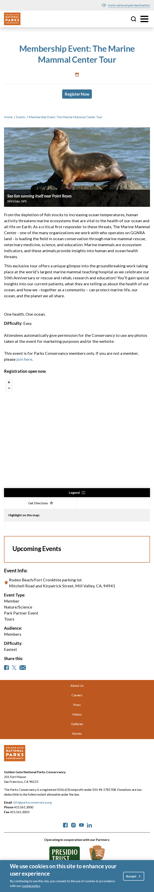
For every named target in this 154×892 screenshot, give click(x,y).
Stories (77, 733)
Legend (74, 492)
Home (8, 117)
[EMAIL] (22, 667)
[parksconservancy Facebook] (65, 825)
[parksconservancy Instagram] (73, 825)
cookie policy (31, 886)
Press (77, 705)
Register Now (77, 94)
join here (24, 359)
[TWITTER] (14, 667)
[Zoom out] (9, 388)
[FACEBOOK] (6, 667)
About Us (77, 685)
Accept (131, 876)
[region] (77, 437)
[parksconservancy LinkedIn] (89, 825)
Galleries (77, 724)
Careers (77, 695)
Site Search (133, 19)
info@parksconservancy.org (32, 802)
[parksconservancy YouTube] (81, 825)
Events (20, 117)
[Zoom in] (9, 382)
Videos (77, 714)
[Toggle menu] (144, 19)
